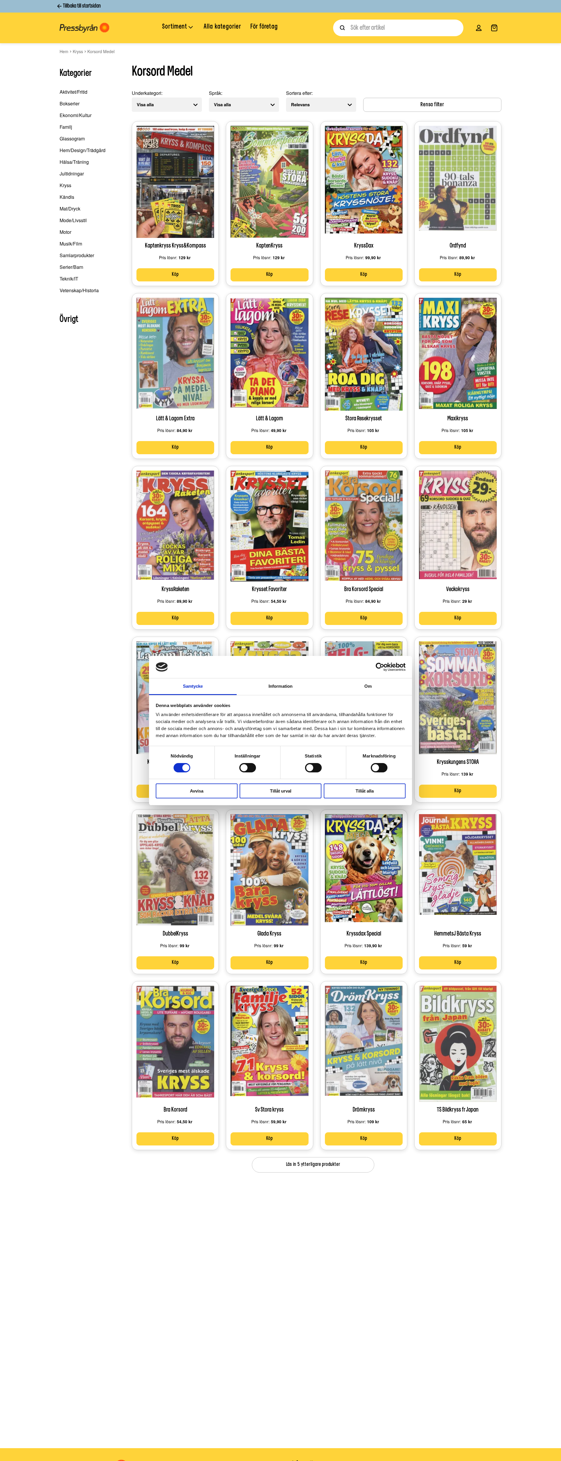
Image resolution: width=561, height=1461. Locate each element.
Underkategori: (147, 93)
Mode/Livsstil (73, 220)
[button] (178, 27)
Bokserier (69, 103)
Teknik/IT (69, 278)
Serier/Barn (71, 267)
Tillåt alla (365, 790)
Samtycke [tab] (193, 686)
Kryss (78, 51)
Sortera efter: (299, 93)
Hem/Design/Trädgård (82, 150)
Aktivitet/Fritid (73, 91)
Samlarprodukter (77, 255)
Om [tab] (368, 686)
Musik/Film (71, 243)
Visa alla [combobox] (145, 104)
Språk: (215, 93)
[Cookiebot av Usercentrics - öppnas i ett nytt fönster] (380, 667)
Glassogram (72, 138)
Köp (175, 274)
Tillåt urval (280, 790)
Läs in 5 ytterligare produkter (313, 1164)
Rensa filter (432, 105)
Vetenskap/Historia (79, 290)
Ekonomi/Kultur (75, 115)
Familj (66, 126)
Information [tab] (280, 686)
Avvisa (196, 790)
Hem (64, 51)
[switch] (247, 767)
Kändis (67, 197)
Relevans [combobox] (300, 104)
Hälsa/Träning (74, 162)
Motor (65, 232)
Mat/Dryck (70, 208)
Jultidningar (72, 173)
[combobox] (398, 28)
